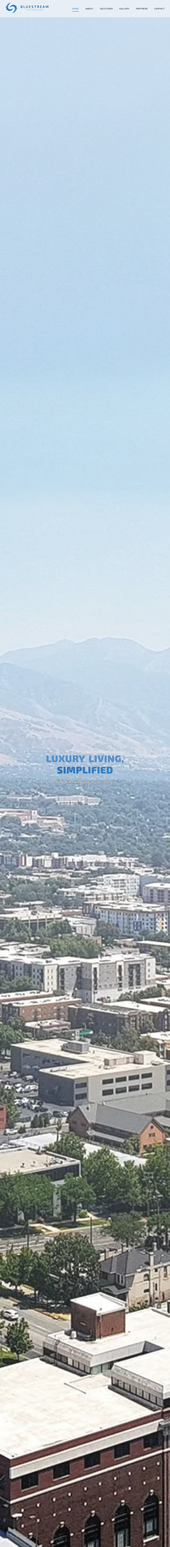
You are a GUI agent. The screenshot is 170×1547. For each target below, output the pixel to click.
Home (75, 8)
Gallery (124, 8)
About (89, 8)
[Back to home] (27, 8)
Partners (142, 8)
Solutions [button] (106, 8)
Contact (159, 8)
